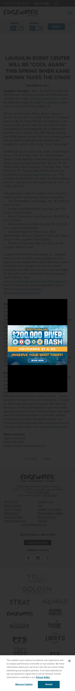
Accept (48, 684)
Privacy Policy (43, 677)
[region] (37, 673)
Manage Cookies (24, 684)
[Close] (69, 661)
